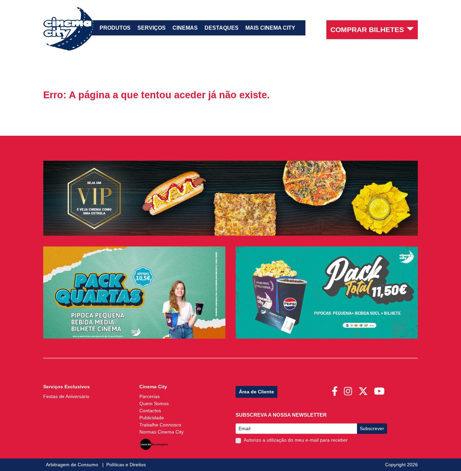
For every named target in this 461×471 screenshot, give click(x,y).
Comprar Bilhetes (367, 29)
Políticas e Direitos (126, 464)
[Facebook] (336, 389)
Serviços (151, 28)
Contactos (150, 410)
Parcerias (149, 396)
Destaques (222, 28)
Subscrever (372, 428)
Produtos (115, 28)
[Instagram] (349, 389)
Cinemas (185, 28)
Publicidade (151, 417)
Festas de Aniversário (66, 396)
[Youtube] (380, 389)
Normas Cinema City (161, 432)
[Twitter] (364, 389)
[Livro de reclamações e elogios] (154, 442)
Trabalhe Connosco (160, 424)
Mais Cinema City (270, 28)
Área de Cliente (256, 391)
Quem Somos (154, 403)
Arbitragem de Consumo (73, 464)
